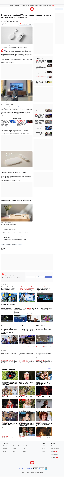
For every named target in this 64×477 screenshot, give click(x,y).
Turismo (24, 452)
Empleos (52, 455)
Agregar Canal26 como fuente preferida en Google (26, 24)
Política (3, 325)
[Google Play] (41, 469)
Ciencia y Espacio (26, 445)
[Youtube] (22, 468)
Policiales (4, 451)
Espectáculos (5, 448)
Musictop (43, 451)
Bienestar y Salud (16, 445)
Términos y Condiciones (29, 472)
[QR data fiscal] (46, 469)
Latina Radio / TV (44, 447)
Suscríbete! (49, 276)
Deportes (14, 447)
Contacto (52, 447)
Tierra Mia (43, 448)
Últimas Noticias (5, 445)
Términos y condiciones (55, 448)
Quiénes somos (53, 445)
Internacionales (40, 325)
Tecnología (3, 12)
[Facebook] (17, 468)
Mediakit (53, 451)
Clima (4, 447)
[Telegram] (29, 468)
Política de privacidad (39, 472)
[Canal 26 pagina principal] (32, 10)
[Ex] (21, 468)
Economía (21, 325)
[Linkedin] (24, 468)
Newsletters (54, 457)
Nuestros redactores (54, 454)
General (14, 448)
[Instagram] (19, 468)
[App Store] (35, 469)
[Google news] (31, 468)
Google (5, 50)
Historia (24, 448)
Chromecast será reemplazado (24, 106)
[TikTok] (26, 468)
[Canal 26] (32, 463)
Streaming (14, 244)
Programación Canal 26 (55, 452)
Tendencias (15, 452)
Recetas (24, 451)
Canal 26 (4, 23)
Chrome (19, 244)
